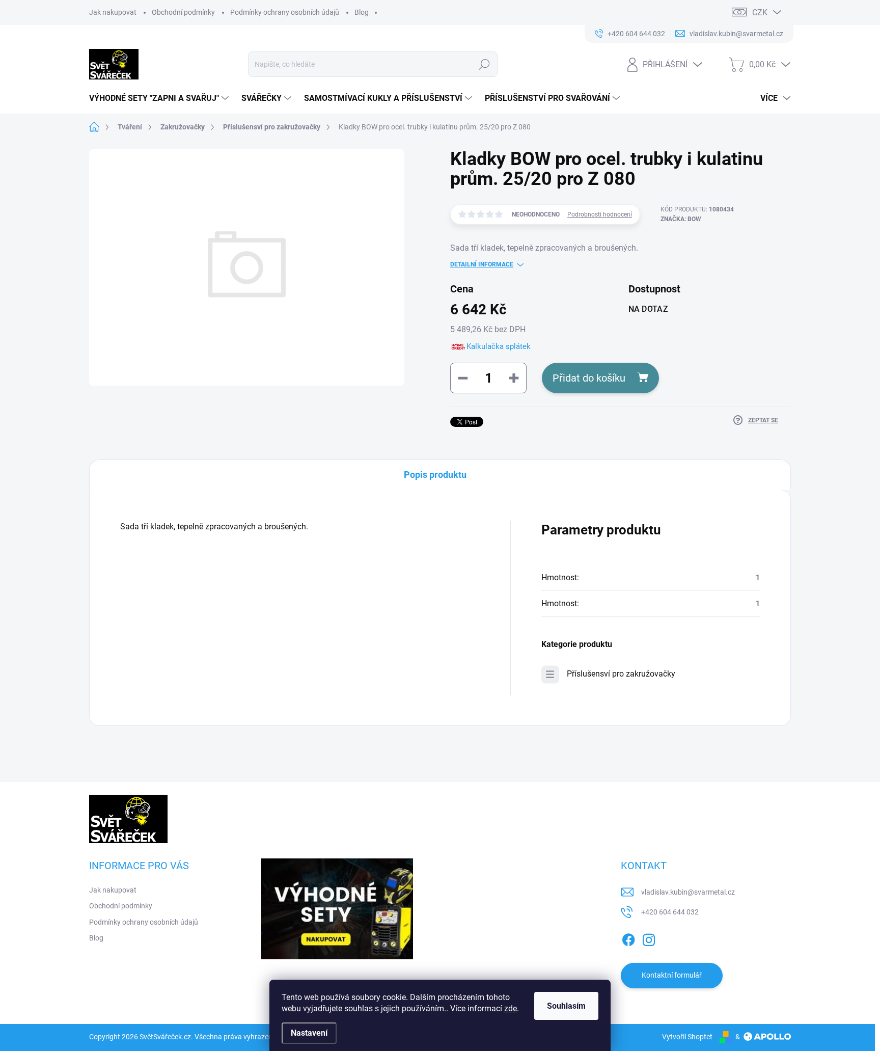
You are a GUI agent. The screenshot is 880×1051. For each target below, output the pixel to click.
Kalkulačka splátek (498, 346)
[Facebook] (628, 938)
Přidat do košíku (589, 378)
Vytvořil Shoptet (687, 1037)
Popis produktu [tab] (435, 474)
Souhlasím (566, 1006)
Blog (361, 12)
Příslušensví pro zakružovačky (621, 674)
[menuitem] (160, 98)
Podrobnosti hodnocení (599, 214)
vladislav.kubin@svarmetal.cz (688, 892)
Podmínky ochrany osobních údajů (284, 12)
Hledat (484, 64)
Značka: (681, 219)
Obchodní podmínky (183, 12)
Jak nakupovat (112, 12)
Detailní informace (481, 264)
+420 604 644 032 (670, 912)
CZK (759, 12)
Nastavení (309, 1033)
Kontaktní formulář (672, 975)
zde (510, 1008)
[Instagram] (648, 938)
